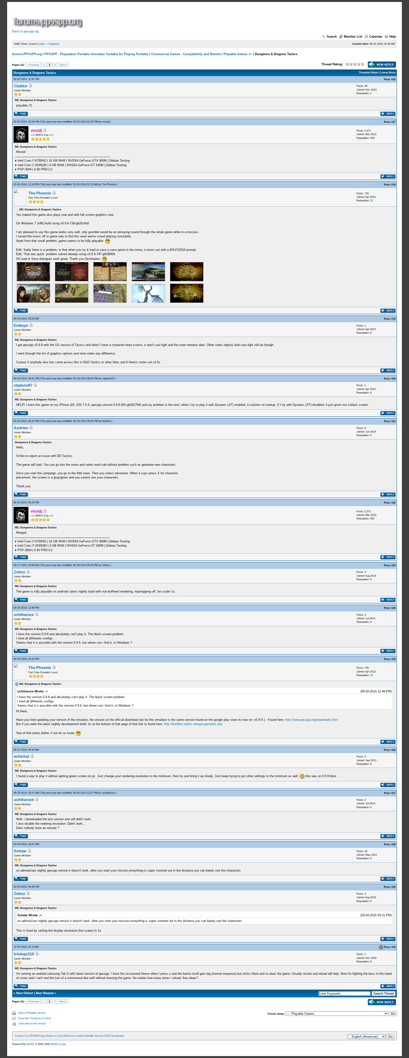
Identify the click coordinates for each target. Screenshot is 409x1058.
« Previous (33, 64)
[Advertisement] (170, 17)
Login (41, 43)
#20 (393, 378)
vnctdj (105, 121)
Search (332, 36)
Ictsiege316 (24, 954)
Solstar (20, 851)
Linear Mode (388, 72)
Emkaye (21, 325)
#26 (393, 749)
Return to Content (74, 1035)
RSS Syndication (114, 1035)
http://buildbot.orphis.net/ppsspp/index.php (193, 724)
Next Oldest (24, 993)
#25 (393, 659)
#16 (393, 79)
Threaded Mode (368, 72)
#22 (393, 502)
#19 (393, 318)
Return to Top (54, 1035)
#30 (393, 947)
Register (53, 43)
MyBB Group (58, 1044)
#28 (393, 844)
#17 (393, 121)
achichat (21, 756)
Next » (63, 64)
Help (392, 36)
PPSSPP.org (37, 1035)
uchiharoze (24, 615)
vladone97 (108, 378)
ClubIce (20, 86)
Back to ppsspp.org (25, 31)
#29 (393, 886)
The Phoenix (109, 184)
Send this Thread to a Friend (34, 1018)
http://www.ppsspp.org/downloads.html (311, 720)
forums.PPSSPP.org (27, 54)
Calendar (375, 36)
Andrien (106, 421)
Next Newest (44, 993)
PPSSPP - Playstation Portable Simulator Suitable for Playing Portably (96, 54)
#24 (393, 607)
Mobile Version (94, 1035)
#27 (393, 793)
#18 (393, 184)
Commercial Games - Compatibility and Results (186, 54)
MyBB (30, 1044)
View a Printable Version (32, 1012)
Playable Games (235, 54)
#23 (393, 565)
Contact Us (21, 1035)
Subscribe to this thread (31, 1023)
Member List (353, 36)
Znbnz (105, 565)
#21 (393, 421)
